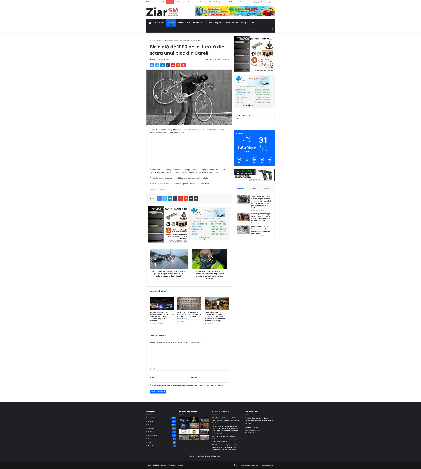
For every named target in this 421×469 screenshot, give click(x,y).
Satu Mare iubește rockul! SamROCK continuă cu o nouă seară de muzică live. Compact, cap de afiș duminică (162, 316)
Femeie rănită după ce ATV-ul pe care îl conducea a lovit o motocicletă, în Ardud (226, 420)
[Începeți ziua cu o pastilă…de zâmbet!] (194, 431)
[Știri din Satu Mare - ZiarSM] (162, 11)
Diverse (198, 23)
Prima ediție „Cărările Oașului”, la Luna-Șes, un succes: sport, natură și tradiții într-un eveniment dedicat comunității (215, 316)
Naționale (219, 23)
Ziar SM (153, 59)
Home (153, 40)
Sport (150, 439)
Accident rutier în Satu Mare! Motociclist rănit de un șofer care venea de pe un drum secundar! (227, 439)
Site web (194, 377)
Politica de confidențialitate (249, 465)
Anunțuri (244, 23)
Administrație (183, 23)
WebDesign (172, 465)
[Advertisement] (189, 152)
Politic (208, 23)
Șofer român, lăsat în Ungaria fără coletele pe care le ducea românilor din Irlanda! (261, 230)
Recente (253, 188)
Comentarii (267, 188)
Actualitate (160, 23)
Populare (240, 188)
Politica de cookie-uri (267, 465)
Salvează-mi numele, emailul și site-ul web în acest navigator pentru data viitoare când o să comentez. (188, 385)
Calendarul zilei (153, 446)
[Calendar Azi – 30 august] (184, 431)
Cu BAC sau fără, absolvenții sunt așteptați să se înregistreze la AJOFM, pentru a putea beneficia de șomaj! (225, 447)
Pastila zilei (233, 23)
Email (152, 377)
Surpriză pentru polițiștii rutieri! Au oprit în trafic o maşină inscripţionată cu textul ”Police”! (261, 217)
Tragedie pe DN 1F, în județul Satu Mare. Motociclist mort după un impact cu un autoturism (207, 2)
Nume (152, 369)
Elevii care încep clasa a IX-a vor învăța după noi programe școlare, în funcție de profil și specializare (189, 315)
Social (170, 23)
